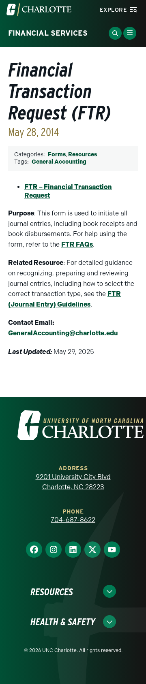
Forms (57, 154)
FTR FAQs (77, 244)
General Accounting (59, 161)
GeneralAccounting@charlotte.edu (63, 333)
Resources (82, 154)
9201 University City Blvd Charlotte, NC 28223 (73, 482)
